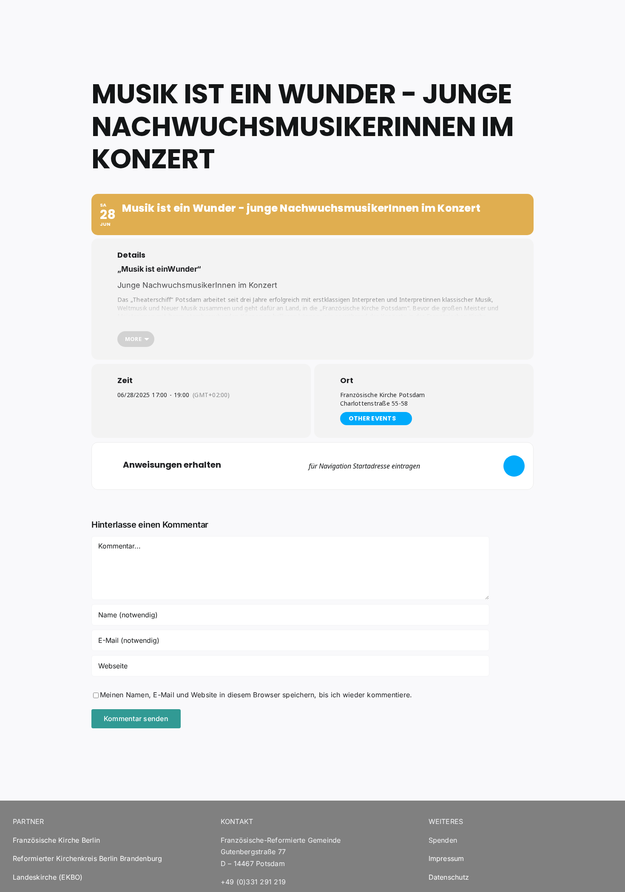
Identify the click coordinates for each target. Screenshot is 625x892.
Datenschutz (449, 877)
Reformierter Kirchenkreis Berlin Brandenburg (87, 858)
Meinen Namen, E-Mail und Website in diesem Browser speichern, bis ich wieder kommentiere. (256, 694)
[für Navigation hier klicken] (514, 466)
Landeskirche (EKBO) (48, 877)
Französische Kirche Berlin (56, 840)
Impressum (446, 858)
